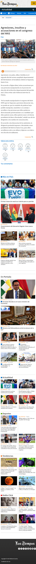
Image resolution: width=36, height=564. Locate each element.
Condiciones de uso (5, 561)
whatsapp (24, 549)
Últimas (12, 13)
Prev (0, 13)
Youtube (28, 549)
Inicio (4, 13)
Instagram (26, 549)
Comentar (28, 69)
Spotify (35, 549)
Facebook (19, 549)
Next (35, 13)
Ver (3, 17)
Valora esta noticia (7, 141)
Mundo (19, 13)
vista (2, 279)
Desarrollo (8, 17)
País (25, 13)
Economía (31, 13)
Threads (33, 549)
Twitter (21, 549)
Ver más (3, 179)
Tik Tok (30, 549)
